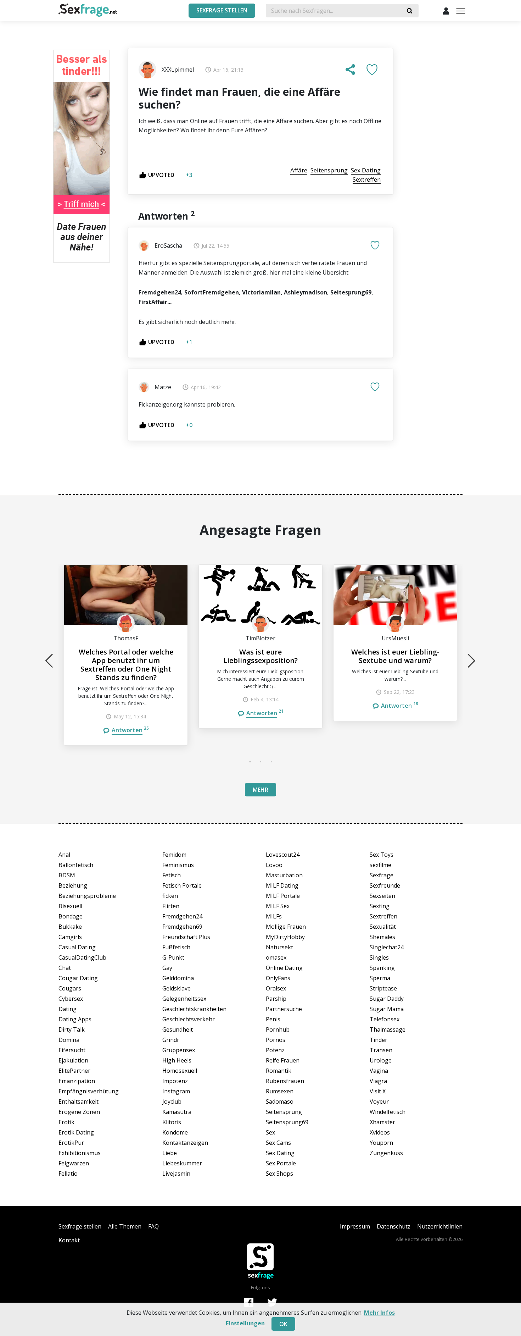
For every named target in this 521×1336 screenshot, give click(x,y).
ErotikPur (71, 1143)
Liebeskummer (182, 1163)
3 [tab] (271, 761)
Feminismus (178, 865)
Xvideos (380, 1132)
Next (471, 660)
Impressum (355, 1226)
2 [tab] (260, 761)
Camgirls (70, 937)
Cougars (69, 988)
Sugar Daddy (387, 999)
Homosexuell (179, 1071)
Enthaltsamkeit (78, 1101)
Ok (283, 1324)
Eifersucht (71, 1050)
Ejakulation (73, 1060)
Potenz (275, 1050)
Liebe (169, 1153)
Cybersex (70, 999)
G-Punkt (173, 957)
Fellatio (68, 1173)
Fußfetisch (176, 947)
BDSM (66, 875)
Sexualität (383, 927)
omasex (276, 957)
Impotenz (175, 1081)
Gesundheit (177, 1029)
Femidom (174, 855)
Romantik (278, 1071)
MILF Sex (278, 906)
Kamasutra (176, 1112)
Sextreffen (383, 916)
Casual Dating (77, 947)
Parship (276, 999)
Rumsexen (279, 1091)
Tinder (378, 1040)
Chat (64, 968)
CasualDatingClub (82, 957)
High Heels (176, 1060)
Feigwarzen (73, 1163)
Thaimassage (387, 1029)
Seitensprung (284, 1112)
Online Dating (284, 968)
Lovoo (274, 865)
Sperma (380, 978)
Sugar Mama (387, 1009)
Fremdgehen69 (182, 927)
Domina (68, 1040)
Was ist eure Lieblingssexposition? (260, 656)
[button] (350, 69)
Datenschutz (393, 1226)
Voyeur (379, 1101)
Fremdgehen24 (182, 916)
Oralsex (276, 988)
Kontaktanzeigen (185, 1143)
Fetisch (171, 875)
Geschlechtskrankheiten (194, 1009)
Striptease (383, 988)
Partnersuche (284, 1009)
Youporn (381, 1143)
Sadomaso (279, 1101)
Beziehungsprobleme (87, 896)
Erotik (66, 1122)
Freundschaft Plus (186, 937)
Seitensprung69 (287, 1122)
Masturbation (284, 875)
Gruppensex (178, 1050)
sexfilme (380, 865)
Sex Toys (381, 855)
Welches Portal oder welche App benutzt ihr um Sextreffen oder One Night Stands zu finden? (126, 664)
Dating (67, 1009)
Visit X (378, 1091)
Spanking (382, 968)
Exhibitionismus (79, 1153)
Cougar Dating (78, 978)
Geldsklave (176, 988)
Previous (49, 660)
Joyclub (171, 1101)
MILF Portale (283, 896)
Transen (381, 1050)
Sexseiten (382, 896)
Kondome (175, 1132)
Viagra (378, 1081)
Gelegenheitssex (184, 999)
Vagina (379, 1071)
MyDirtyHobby (285, 937)
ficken (170, 896)
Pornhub (278, 1029)
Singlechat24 (387, 947)
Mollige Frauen (286, 927)
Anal (64, 855)
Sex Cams (278, 1143)
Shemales (382, 937)
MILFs (274, 916)
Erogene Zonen (79, 1112)
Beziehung (72, 885)
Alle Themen (124, 1226)
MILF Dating (282, 885)
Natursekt (279, 947)
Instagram (176, 1091)
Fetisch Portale (182, 885)
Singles (379, 957)
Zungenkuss (386, 1153)
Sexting (380, 906)
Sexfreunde (385, 885)
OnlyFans (278, 978)
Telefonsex (384, 1019)
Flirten (170, 906)
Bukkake (70, 927)
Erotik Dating (76, 1132)
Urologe (381, 1060)
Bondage (70, 916)
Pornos (275, 1040)
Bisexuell (70, 906)
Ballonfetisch (75, 865)
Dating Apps (74, 1019)
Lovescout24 (282, 855)
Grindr (170, 1040)
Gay (167, 968)
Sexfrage (381, 875)
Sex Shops (279, 1173)
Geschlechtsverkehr (188, 1019)
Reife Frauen (282, 1060)
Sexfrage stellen (79, 1226)
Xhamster (382, 1122)
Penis (273, 1019)
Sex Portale (281, 1163)
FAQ (153, 1226)
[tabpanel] (126, 655)
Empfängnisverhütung (88, 1091)
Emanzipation (76, 1081)
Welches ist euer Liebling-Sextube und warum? (395, 656)
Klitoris (171, 1122)
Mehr (260, 790)
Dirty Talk (71, 1029)
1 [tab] (249, 761)
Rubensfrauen (285, 1081)
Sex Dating (280, 1153)
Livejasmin (176, 1173)
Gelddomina (178, 978)
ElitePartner (74, 1071)
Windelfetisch (387, 1112)
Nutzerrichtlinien (440, 1226)
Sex (270, 1132)
